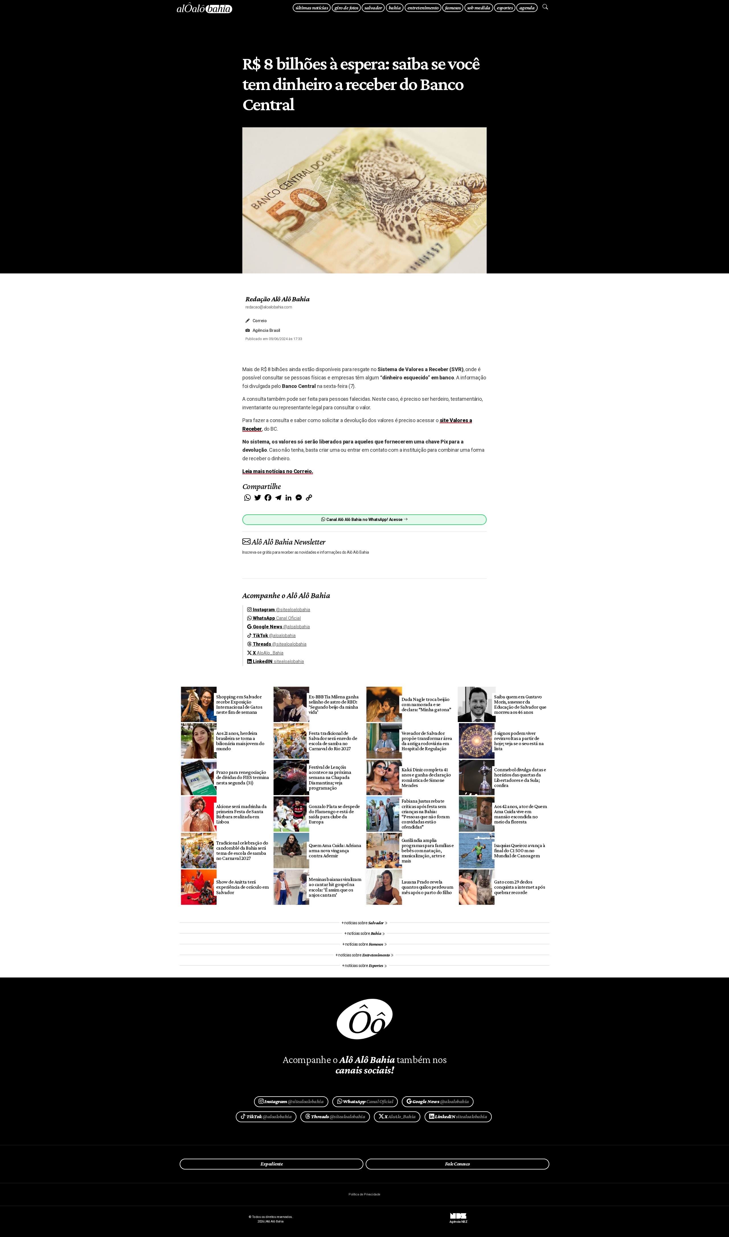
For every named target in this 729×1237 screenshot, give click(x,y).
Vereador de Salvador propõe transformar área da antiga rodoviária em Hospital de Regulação (427, 740)
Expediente (271, 1164)
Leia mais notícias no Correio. (277, 471)
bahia (395, 8)
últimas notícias (312, 8)
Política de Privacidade (364, 1194)
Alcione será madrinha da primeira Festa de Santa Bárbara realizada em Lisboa (241, 814)
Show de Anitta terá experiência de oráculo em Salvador (242, 887)
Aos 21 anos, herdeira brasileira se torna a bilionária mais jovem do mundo (240, 740)
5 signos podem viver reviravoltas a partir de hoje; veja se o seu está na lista (519, 740)
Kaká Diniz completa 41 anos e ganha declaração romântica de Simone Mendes (426, 777)
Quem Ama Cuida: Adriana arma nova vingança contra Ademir (335, 850)
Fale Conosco (457, 1164)
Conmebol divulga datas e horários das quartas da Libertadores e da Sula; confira (520, 777)
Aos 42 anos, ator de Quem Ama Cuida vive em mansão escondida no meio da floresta (520, 814)
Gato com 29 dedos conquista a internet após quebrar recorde (519, 887)
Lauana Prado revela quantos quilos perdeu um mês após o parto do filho (427, 887)
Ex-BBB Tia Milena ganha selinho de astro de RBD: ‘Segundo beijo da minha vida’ (334, 704)
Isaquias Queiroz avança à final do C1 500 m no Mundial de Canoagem (519, 850)
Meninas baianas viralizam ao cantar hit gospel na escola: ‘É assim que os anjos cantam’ (335, 886)
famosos (452, 8)
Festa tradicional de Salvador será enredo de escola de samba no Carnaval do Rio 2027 (333, 740)
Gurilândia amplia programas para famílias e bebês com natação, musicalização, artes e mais (428, 850)
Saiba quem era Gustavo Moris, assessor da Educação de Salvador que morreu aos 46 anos (520, 704)
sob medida (478, 8)
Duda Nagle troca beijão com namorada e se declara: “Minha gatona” (426, 704)
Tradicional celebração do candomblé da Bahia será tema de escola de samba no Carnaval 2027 (242, 850)
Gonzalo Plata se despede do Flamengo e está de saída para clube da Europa (334, 814)
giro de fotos (346, 8)
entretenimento (423, 8)
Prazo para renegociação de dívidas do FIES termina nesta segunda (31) (242, 777)
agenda (527, 8)
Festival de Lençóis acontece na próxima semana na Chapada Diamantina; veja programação (330, 777)
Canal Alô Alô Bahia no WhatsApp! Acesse (364, 519)
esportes (505, 8)
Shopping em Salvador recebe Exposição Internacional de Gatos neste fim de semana (239, 704)
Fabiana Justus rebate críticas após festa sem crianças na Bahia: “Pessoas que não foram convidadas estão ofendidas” (426, 814)
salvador (373, 8)
